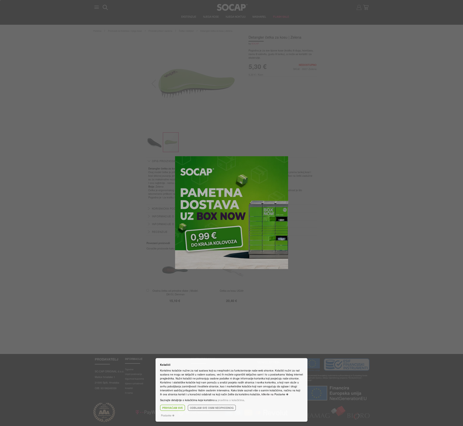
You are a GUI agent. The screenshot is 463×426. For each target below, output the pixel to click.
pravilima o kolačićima (231, 400)
